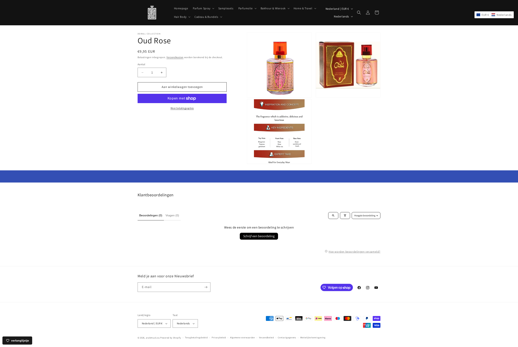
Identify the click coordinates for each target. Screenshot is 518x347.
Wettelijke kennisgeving (313, 337)
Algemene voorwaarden (242, 337)
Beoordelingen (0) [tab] (150, 215)
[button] (203, 8)
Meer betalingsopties (182, 108)
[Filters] (345, 215)
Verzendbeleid (266, 337)
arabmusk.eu (153, 337)
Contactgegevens (287, 337)
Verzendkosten (175, 57)
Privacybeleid (219, 337)
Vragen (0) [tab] (172, 215)
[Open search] (333, 215)
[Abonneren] (205, 287)
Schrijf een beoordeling (259, 236)
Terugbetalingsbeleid (196, 337)
